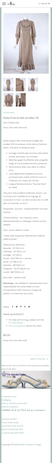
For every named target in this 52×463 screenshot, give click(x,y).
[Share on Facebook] (12, 307)
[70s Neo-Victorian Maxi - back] (33, 84)
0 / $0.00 (43, 3)
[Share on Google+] (25, 307)
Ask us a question (17, 326)
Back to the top (38, 359)
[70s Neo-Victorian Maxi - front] (26, 43)
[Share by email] (29, 307)
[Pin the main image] (20, 307)
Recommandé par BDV (12, 429)
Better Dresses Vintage (30, 444)
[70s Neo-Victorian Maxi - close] (21, 84)
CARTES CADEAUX (9, 407)
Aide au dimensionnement (14, 403)
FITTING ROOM (16, 322)
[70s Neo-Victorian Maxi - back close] (8, 100)
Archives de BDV (9, 419)
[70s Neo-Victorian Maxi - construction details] (21, 100)
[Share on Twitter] (16, 307)
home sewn (8, 112)
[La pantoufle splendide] (26, 388)
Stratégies (6, 400)
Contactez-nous (9, 396)
